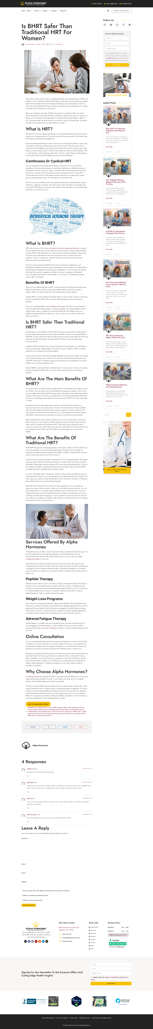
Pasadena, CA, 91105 (66, 930)
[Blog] (39, 941)
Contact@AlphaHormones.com (71, 938)
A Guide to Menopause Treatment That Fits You (115, 232)
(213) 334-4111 (67, 934)
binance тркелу (32, 815)
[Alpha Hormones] (26, 746)
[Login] (60, 941)
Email (24, 873)
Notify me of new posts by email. (33, 900)
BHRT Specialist (58, 708)
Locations (53, 11)
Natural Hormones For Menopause (70, 714)
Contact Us (63, 11)
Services (36, 11)
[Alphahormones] (104, 24)
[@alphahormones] (32, 941)
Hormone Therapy (42, 20)
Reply (28, 776)
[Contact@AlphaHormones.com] (60, 937)
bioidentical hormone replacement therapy (64, 248)
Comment (25, 838)
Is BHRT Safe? (76, 712)
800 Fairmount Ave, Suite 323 (69, 927)
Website (24, 882)
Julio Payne (30, 782)
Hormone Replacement (44, 712)
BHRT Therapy (34, 20)
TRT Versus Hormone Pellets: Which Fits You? (115, 336)
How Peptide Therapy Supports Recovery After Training (116, 182)
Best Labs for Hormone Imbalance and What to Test (115, 130)
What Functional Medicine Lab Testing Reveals (116, 386)
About (28, 11)
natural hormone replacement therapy (48, 714)
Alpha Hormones (26, 20)
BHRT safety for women (45, 708)
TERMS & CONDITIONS (112, 977)
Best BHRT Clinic (33, 708)
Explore (45, 11)
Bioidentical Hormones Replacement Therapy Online (53, 710)
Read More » (109, 147)
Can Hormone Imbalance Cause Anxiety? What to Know (116, 284)
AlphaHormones (55, 306)
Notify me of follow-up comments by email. (35, 895)
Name (24, 864)
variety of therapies (50, 628)
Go (128, 415)
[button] (108, 10)
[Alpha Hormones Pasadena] (123, 24)
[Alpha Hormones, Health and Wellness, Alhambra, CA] (35, 1001)
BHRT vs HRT (67, 708)
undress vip (30, 769)
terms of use (111, 58)
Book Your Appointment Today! (38, 704)
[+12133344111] (60, 934)
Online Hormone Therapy (43, 716)
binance (29, 798)
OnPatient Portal (67, 941)
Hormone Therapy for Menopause (62, 712)
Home (23, 11)
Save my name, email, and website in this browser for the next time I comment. (46, 891)
